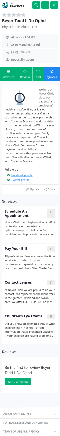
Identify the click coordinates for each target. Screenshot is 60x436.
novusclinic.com (22, 60)
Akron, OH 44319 (23, 37)
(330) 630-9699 (21, 52)
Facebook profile (21, 175)
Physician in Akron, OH (19, 26)
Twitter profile (20, 180)
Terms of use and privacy (21, 431)
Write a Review (18, 382)
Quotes (52, 77)
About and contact (17, 414)
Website (8, 77)
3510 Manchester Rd (25, 45)
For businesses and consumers (25, 423)
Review (25, 77)
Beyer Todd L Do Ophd (24, 20)
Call (38, 77)
